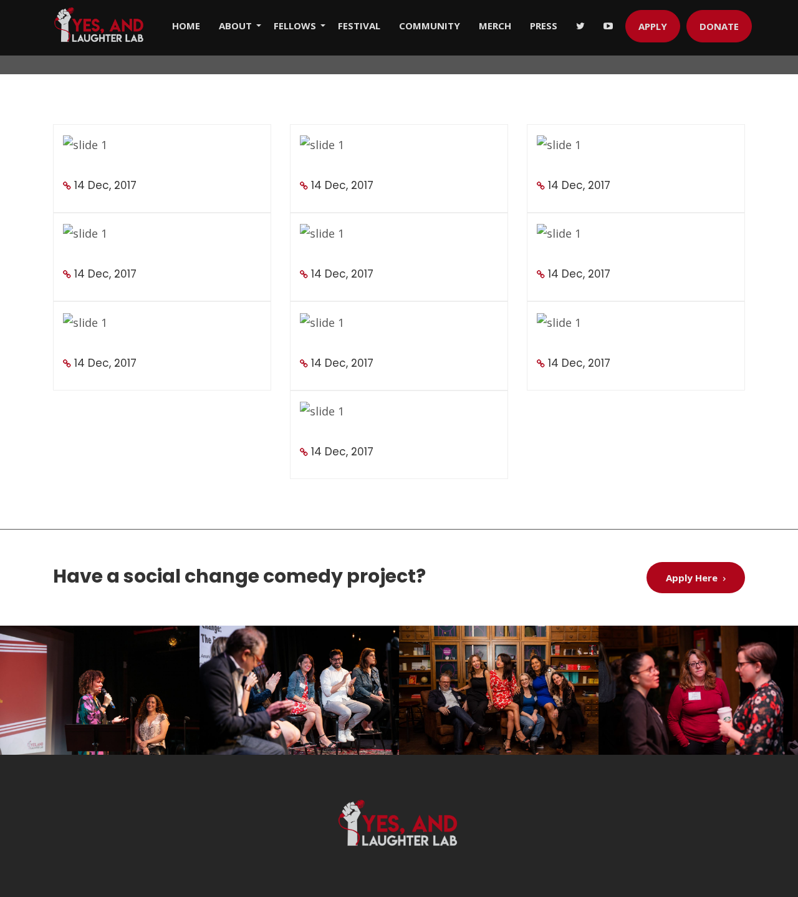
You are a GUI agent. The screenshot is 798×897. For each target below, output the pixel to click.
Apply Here (693, 577)
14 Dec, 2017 (105, 185)
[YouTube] (614, 25)
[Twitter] (586, 25)
